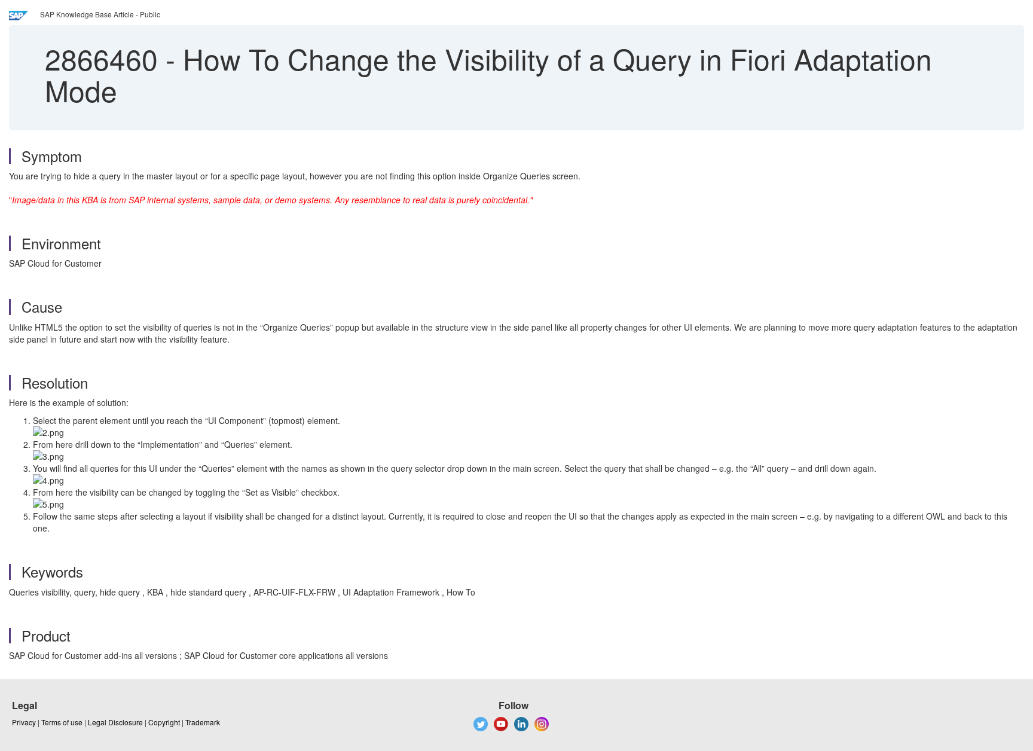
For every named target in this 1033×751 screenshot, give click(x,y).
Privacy (24, 722)
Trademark (202, 722)
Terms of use (61, 722)
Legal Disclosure (115, 722)
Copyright (164, 722)
